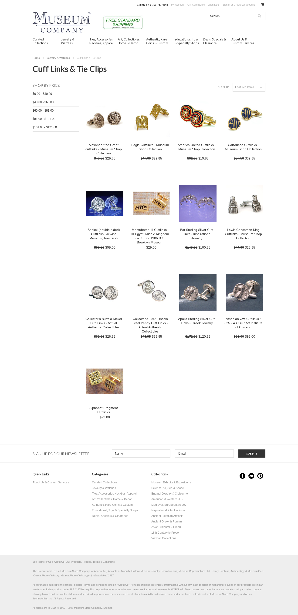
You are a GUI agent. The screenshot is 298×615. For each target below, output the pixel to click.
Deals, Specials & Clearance (214, 41)
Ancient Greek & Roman (166, 521)
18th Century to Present (166, 532)
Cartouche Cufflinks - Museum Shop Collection (243, 147)
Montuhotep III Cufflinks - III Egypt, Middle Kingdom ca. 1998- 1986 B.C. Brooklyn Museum (150, 236)
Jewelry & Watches (67, 41)
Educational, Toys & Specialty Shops (187, 41)
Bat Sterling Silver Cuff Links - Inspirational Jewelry (196, 234)
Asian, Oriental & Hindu (166, 527)
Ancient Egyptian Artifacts (167, 516)
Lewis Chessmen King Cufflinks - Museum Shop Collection (243, 234)
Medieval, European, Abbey (168, 504)
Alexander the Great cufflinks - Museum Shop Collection (103, 149)
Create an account (244, 4)
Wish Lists (214, 4)
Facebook (242, 476)
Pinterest (260, 476)
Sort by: (224, 87)
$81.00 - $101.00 (44, 119)
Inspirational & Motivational (168, 510)
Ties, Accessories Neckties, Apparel (101, 41)
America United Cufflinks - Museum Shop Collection (197, 147)
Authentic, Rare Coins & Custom (157, 41)
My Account (177, 4)
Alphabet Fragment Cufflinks (103, 410)
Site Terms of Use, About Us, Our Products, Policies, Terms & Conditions (74, 561)
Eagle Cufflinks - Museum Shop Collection (150, 147)
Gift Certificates (196, 4)
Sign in (226, 4)
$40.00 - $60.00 (43, 102)
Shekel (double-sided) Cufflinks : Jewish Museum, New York (104, 234)
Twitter (251, 476)
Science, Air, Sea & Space (167, 488)
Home (36, 58)
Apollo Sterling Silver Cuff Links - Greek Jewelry (196, 321)
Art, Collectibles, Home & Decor (129, 41)
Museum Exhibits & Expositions (171, 482)
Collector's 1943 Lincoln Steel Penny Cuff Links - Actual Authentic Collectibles (150, 325)
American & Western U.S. (167, 499)
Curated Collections (40, 41)
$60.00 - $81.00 (43, 110)
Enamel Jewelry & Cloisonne (169, 493)
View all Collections (163, 538)
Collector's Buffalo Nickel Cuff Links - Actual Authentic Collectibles (103, 323)
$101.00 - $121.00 (45, 127)
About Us (123, 584)
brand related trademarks (165, 594)
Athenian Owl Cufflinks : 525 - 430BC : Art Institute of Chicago (243, 323)
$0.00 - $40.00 (42, 94)
